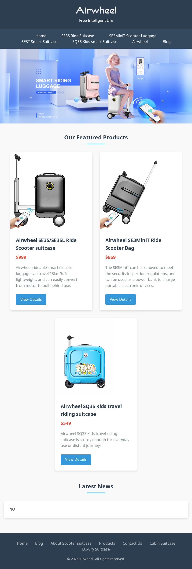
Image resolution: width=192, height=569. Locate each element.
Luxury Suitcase (96, 549)
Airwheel (140, 41)
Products (107, 543)
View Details (31, 299)
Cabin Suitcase (162, 543)
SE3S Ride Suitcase (77, 35)
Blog (167, 41)
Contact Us (132, 543)
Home (41, 35)
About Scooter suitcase (71, 543)
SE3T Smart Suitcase (39, 41)
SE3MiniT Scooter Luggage (132, 35)
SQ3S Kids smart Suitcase (94, 41)
